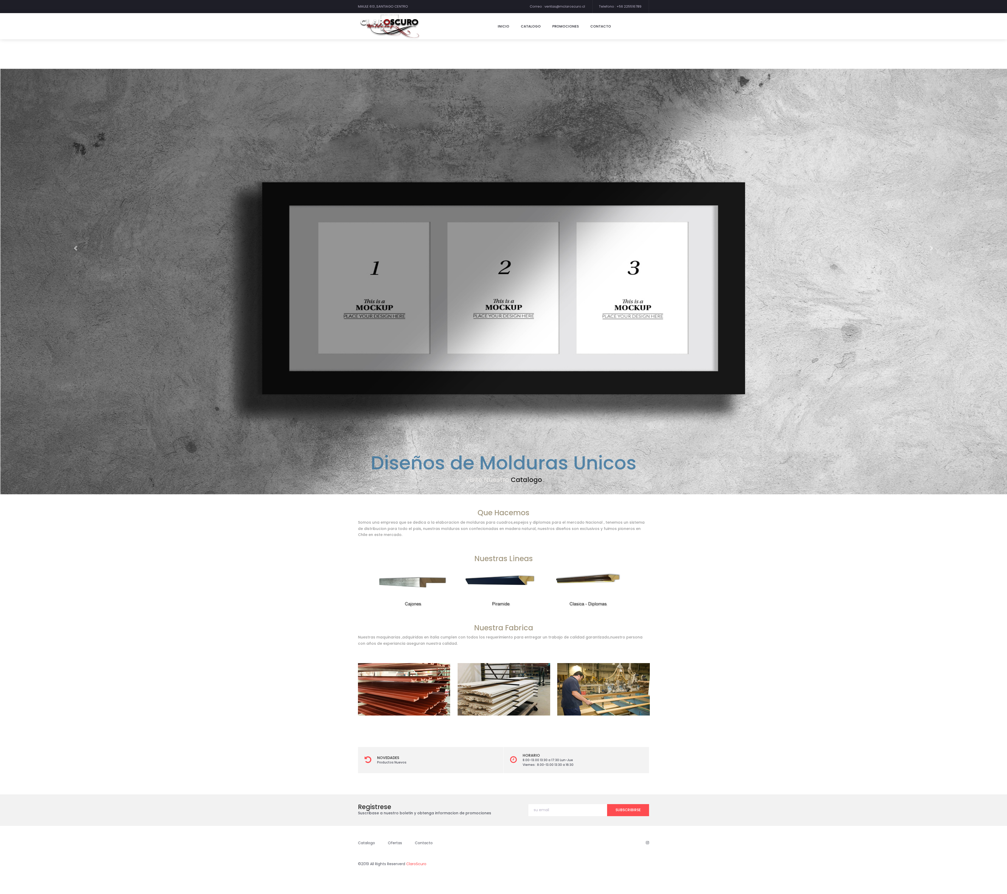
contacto (600, 26)
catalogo (531, 26)
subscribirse (628, 809)
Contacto (523, 479)
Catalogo (366, 843)
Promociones (565, 26)
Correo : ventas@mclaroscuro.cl (557, 6)
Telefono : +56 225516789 (620, 6)
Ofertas (395, 843)
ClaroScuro (416, 863)
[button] (75, 248)
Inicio (503, 26)
